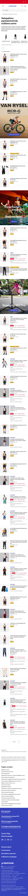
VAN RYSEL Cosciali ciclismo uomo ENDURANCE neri (18, 141)
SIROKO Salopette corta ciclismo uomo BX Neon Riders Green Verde (18, 497)
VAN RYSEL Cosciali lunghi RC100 (17, 623)
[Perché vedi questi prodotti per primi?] (2, 51)
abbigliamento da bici (10, 760)
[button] (26, 261)
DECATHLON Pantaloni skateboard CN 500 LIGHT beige (18, 669)
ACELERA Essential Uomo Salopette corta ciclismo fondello (18, 683)
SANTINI (23, 757)
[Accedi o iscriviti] (22, 6)
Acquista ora (14, 221)
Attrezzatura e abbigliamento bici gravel (10, 794)
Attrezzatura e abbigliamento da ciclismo (11, 803)
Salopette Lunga (6, 41)
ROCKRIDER (10, 757)
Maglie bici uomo (5, 769)
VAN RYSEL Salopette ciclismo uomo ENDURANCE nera (18, 55)
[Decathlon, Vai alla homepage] (12, 6)
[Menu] (2, 6)
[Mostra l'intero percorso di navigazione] (1, 14)
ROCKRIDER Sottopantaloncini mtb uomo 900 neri (18, 241)
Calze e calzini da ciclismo (7, 792)
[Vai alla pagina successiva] (18, 741)
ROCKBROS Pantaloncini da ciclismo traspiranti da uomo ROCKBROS (18, 586)
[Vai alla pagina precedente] (9, 741)
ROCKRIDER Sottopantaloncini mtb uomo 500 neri (18, 426)
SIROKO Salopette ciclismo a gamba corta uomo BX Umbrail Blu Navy (18, 513)
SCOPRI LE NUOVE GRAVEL (14, 134)
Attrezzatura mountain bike (7, 777)
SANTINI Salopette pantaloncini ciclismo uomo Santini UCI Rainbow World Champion (18, 68)
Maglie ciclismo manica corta (8, 783)
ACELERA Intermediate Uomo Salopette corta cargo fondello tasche (17, 479)
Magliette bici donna (6, 786)
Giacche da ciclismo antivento (8, 790)
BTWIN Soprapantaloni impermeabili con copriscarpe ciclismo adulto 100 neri (18, 270)
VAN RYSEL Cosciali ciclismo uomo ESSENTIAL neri (18, 155)
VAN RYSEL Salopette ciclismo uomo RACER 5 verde (18, 377)
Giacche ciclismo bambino (7, 796)
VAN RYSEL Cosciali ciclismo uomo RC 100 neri (18, 334)
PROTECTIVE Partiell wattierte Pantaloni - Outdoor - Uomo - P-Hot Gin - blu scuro (18, 651)
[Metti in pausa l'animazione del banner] (24, 2)
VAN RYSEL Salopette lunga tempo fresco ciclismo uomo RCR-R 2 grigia (18, 637)
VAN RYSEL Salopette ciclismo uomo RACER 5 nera (18, 228)
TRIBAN (15, 757)
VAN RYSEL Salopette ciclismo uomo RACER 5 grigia (18, 80)
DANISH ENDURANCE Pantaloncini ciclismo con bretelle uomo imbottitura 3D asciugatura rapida (18, 701)
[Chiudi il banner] (26, 2)
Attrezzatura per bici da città (8, 798)
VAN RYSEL (3, 757)
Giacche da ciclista (5, 784)
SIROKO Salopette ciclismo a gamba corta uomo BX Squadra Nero (18, 569)
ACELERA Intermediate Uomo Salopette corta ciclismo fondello (18, 408)
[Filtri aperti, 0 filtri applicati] (3, 48)
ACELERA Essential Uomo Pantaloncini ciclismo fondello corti (18, 391)
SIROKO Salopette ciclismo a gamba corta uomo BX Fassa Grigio (18, 361)
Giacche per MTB (5, 773)
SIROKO (19, 757)
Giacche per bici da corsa (7, 771)
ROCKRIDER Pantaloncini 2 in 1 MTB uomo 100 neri (18, 348)
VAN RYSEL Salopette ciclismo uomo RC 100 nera (18, 179)
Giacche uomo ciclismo (6, 805)
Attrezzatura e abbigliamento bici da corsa (11, 781)
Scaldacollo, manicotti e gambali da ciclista (11, 788)
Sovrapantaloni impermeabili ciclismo (15, 42)
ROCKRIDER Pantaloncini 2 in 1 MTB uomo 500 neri (18, 92)
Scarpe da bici (4, 801)
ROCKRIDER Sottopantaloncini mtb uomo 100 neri (18, 464)
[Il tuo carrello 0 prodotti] (25, 6)
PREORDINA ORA (14, 310)
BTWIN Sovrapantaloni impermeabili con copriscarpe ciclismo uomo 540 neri (18, 542)
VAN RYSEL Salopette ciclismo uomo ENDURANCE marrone (18, 597)
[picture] (4, 58)
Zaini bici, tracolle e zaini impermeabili (10, 799)
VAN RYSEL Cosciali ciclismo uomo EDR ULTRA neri (18, 452)
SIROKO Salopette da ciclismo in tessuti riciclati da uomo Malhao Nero (17, 723)
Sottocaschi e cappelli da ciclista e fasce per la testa (13, 779)
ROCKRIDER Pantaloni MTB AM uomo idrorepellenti (18, 529)
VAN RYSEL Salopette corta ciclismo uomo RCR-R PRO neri (18, 255)
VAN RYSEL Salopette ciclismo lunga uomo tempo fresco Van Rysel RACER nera (18, 319)
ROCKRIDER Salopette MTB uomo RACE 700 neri (18, 166)
